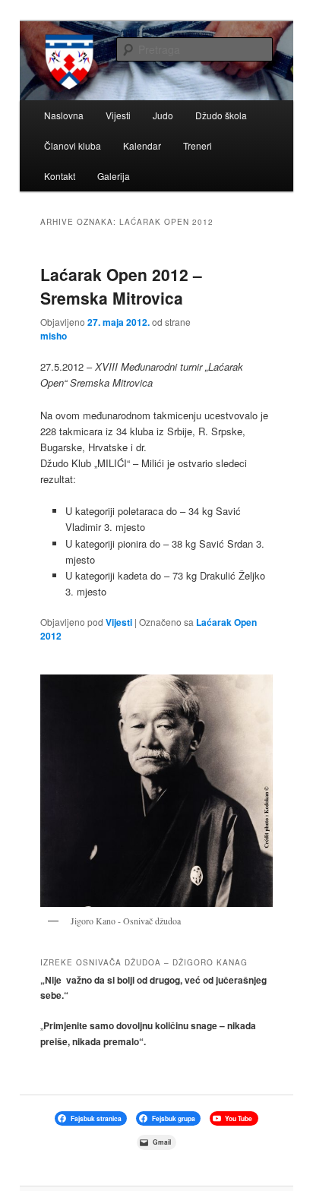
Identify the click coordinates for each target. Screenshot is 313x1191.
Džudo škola (221, 115)
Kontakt (59, 175)
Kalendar (142, 145)
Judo (163, 115)
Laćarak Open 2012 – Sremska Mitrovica (121, 286)
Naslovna (64, 115)
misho (53, 336)
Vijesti (118, 115)
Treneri (197, 145)
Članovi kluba (72, 145)
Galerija (113, 175)
